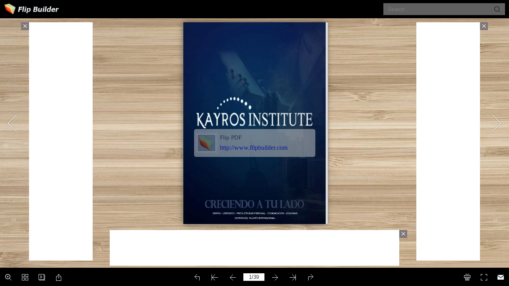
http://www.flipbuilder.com (254, 147)
